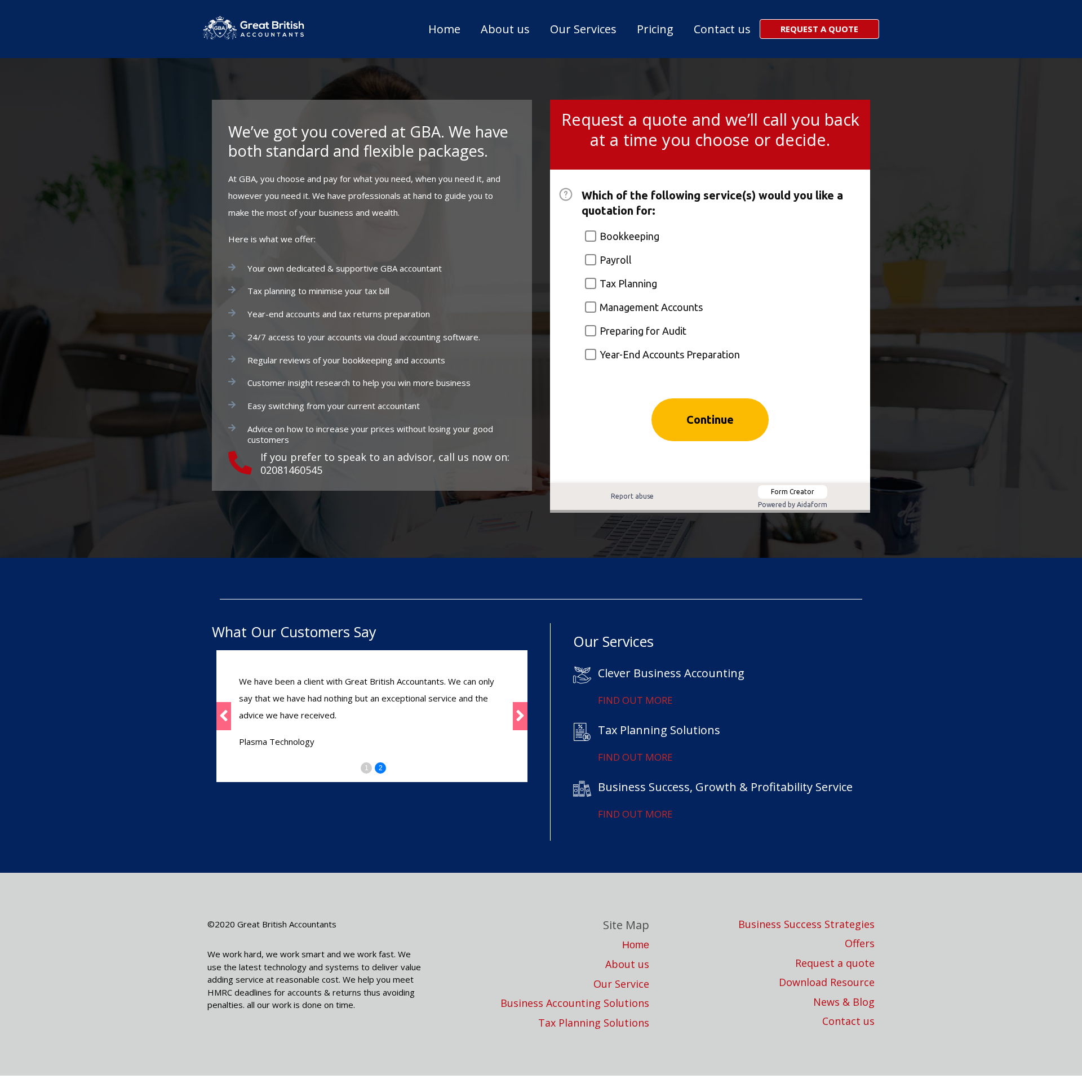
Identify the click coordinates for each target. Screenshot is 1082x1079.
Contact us (722, 29)
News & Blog (844, 1002)
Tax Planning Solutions (593, 1022)
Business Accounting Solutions (574, 1003)
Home (444, 29)
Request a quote (835, 963)
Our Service (621, 984)
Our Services (583, 29)
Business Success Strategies (806, 924)
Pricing (655, 29)
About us (505, 29)
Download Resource (827, 982)
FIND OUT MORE (635, 700)
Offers (860, 943)
